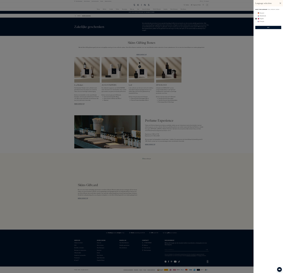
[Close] (280, 3)
